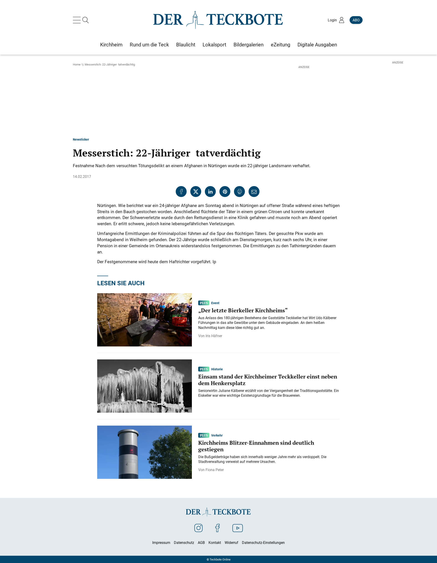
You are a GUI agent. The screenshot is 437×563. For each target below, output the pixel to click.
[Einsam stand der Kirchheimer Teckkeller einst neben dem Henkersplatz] (144, 385)
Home (77, 64)
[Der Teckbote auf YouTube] (237, 527)
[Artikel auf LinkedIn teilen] (210, 191)
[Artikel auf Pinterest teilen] (224, 191)
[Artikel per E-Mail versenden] (254, 191)
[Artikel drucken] (239, 191)
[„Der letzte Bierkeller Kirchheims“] (144, 319)
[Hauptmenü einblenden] (77, 20)
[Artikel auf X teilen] (195, 191)
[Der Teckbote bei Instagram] (198, 527)
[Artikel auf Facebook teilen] (181, 191)
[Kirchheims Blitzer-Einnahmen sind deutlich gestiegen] (144, 451)
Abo (356, 20)
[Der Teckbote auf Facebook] (217, 527)
